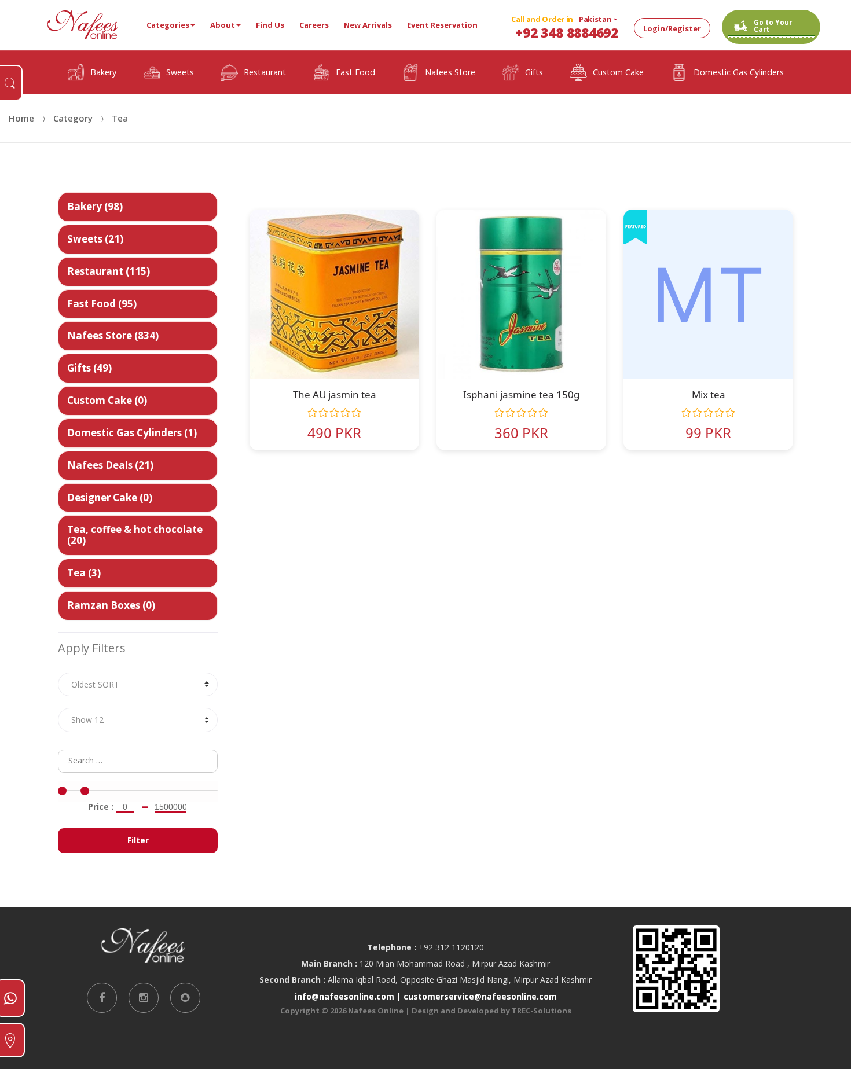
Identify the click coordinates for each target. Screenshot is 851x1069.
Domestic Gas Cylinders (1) (132, 432)
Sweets (180, 72)
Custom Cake (618, 72)
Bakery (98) (95, 206)
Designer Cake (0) (109, 497)
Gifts (534, 72)
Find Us (270, 25)
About (222, 25)
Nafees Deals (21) (110, 464)
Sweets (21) (95, 238)
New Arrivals (368, 25)
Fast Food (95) (102, 303)
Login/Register (672, 28)
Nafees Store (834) (113, 335)
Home (21, 118)
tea (120, 118)
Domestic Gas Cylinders (739, 72)
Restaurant (265, 72)
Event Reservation (442, 25)
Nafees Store (450, 72)
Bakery (103, 72)
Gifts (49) (89, 367)
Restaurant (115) (108, 270)
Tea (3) (84, 572)
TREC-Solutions (541, 1010)
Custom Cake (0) (107, 400)
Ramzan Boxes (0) (111, 605)
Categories (167, 25)
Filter (138, 840)
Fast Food (355, 72)
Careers (314, 25)
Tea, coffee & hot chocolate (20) (135, 535)
